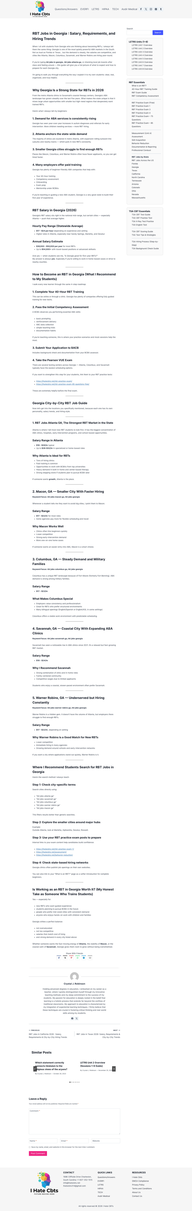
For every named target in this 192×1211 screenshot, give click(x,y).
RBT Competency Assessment (145, 96)
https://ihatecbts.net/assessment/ (51, 852)
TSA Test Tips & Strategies (144, 235)
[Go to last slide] (35, 1069)
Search (130, 29)
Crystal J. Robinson (74, 983)
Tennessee (137, 181)
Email (64, 1141)
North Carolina (138, 177)
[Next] (114, 1069)
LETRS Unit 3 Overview (142, 52)
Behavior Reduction (140, 143)
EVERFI (84, 9)
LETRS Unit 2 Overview (142, 48)
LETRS (95, 9)
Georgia (135, 167)
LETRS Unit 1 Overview (142, 45)
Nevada (135, 194)
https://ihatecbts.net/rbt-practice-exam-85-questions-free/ (62, 384)
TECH (115, 9)
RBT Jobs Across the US (143, 160)
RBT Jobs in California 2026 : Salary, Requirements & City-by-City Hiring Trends (48, 1033)
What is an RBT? (139, 86)
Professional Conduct (141, 150)
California (136, 174)
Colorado (136, 187)
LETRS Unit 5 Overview (142, 59)
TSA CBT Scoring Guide (142, 231)
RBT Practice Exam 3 (141, 109)
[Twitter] (146, 9)
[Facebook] (141, 9)
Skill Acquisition (139, 140)
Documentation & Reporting (144, 147)
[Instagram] (151, 9)
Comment (35, 1111)
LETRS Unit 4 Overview (142, 55)
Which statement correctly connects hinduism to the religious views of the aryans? (51, 1066)
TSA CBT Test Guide (141, 214)
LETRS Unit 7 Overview (142, 65)
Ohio (134, 191)
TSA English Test (139, 225)
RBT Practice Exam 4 (141, 113)
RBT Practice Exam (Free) (143, 103)
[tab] (70, 1082)
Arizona (135, 184)
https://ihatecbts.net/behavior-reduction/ (54, 855)
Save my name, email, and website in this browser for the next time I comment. (63, 1147)
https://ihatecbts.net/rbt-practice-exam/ (54, 381)
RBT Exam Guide (139, 92)
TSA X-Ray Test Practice (143, 221)
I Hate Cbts (137, 1177)
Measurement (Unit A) (142, 133)
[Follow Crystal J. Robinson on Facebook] (72, 1018)
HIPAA (105, 9)
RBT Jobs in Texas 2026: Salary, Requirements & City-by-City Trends (98, 1033)
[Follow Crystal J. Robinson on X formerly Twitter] (77, 1018)
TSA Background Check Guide (145, 248)
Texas (134, 170)
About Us (136, 1192)
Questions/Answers (66, 9)
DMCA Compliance (140, 1181)
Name (33, 1141)
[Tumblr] (161, 9)
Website (96, 1141)
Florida (135, 164)
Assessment (137, 136)
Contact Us (137, 1196)
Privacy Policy (138, 1185)
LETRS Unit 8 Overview (142, 69)
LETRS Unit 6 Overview (142, 62)
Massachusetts (138, 198)
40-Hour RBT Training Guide (144, 89)
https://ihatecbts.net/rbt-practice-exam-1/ (55, 849)
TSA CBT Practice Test (142, 218)
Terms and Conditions (142, 1188)
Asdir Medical (129, 9)
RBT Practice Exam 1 (141, 106)
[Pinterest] (156, 9)
